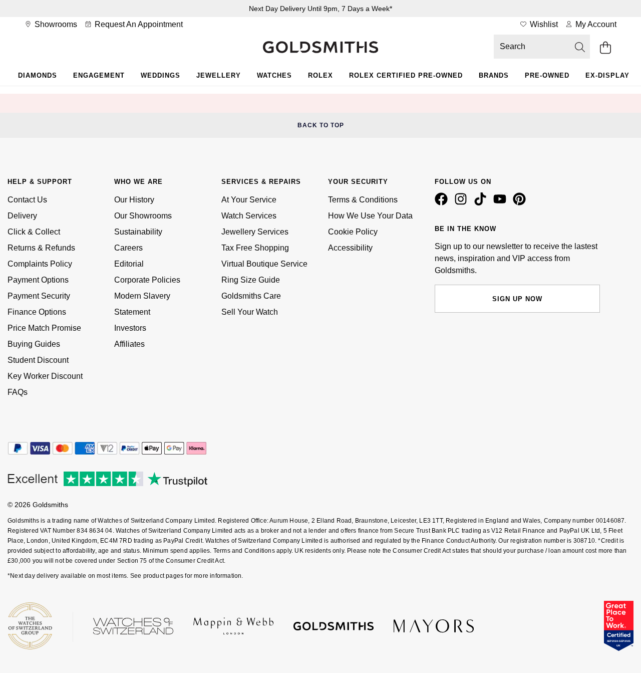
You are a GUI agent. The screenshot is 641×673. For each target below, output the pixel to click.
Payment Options (38, 280)
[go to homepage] (320, 48)
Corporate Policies (147, 280)
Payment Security (39, 296)
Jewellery (218, 75)
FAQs (18, 392)
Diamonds (37, 75)
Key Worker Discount (45, 376)
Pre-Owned (547, 75)
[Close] (558, 103)
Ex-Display (607, 75)
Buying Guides (34, 344)
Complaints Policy (40, 264)
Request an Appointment (138, 24)
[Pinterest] (521, 202)
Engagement (99, 75)
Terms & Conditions (363, 199)
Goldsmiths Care (251, 296)
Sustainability (138, 232)
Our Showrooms (143, 215)
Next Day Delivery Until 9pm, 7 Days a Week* (320, 9)
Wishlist (543, 24)
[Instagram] (462, 202)
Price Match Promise (44, 328)
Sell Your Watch (249, 312)
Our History (134, 199)
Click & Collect (34, 232)
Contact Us (27, 199)
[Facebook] (443, 202)
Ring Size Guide (250, 280)
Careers (128, 248)
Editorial (129, 264)
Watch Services (248, 215)
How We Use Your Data (370, 215)
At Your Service (248, 199)
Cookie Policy (353, 232)
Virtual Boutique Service (264, 264)
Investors (130, 328)
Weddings (160, 75)
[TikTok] (482, 202)
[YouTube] (501, 202)
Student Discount (38, 360)
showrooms (55, 24)
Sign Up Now (517, 299)
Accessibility (350, 248)
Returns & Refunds (41, 248)
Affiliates (129, 344)
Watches (274, 75)
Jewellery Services (254, 232)
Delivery (22, 215)
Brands (494, 75)
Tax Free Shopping (255, 248)
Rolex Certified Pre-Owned (406, 75)
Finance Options (37, 312)
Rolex (320, 75)
